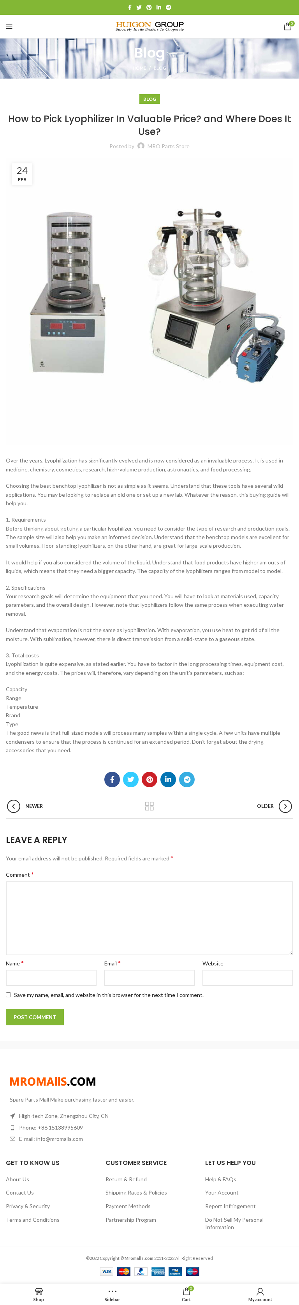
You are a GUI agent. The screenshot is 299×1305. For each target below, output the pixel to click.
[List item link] (75, 1127)
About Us (17, 1179)
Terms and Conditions (33, 1219)
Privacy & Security (28, 1206)
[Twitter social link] (139, 7)
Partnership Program (131, 1219)
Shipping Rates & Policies (136, 1192)
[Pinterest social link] (149, 7)
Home (139, 67)
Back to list (149, 806)
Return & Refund (126, 1179)
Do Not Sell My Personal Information (234, 1223)
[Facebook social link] (130, 7)
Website (212, 963)
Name (15, 963)
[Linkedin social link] (159, 7)
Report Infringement (230, 1206)
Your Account (222, 1192)
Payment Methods (128, 1206)
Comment (20, 874)
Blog (160, 67)
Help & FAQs (220, 1179)
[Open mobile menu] (9, 26)
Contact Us (20, 1192)
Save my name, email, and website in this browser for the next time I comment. (109, 994)
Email (112, 963)
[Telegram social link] (169, 7)
